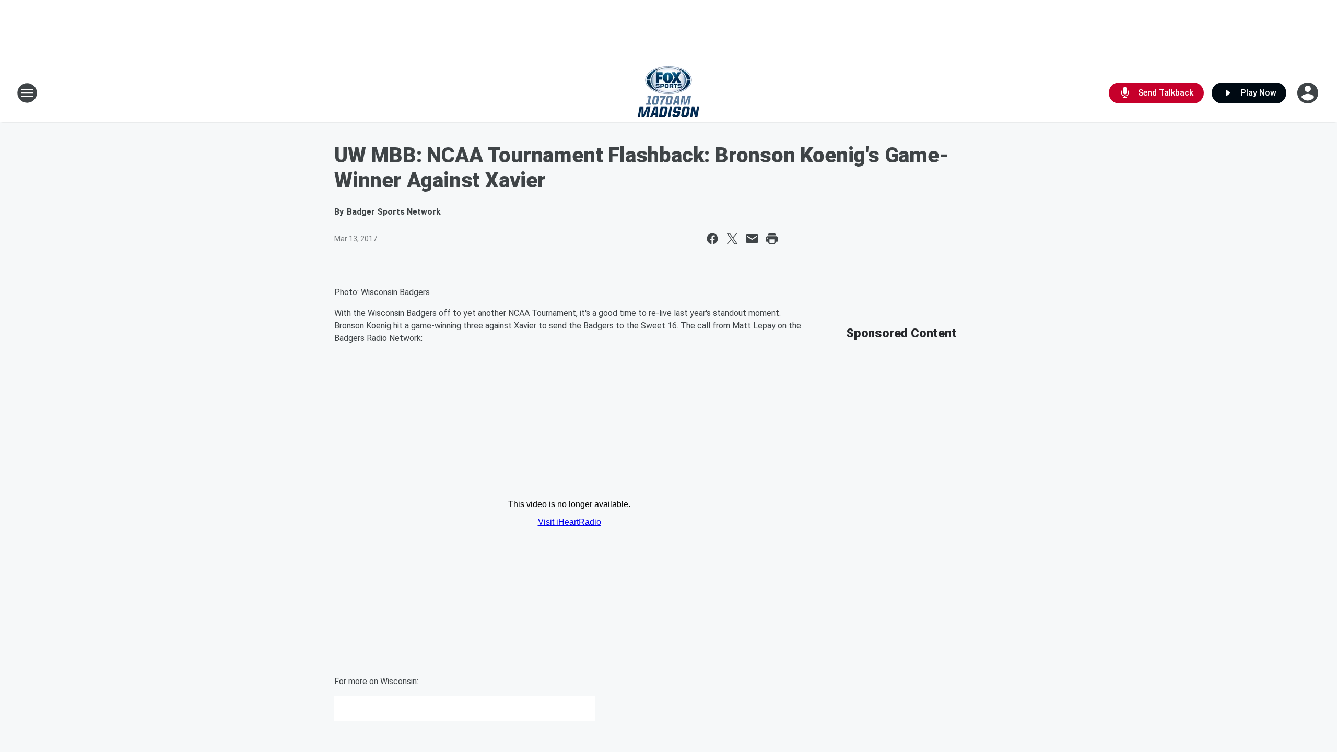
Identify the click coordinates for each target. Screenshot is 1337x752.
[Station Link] (668, 93)
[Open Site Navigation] (27, 93)
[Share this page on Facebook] (712, 238)
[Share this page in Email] (752, 238)
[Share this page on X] (732, 238)
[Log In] (1308, 93)
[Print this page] (772, 238)
